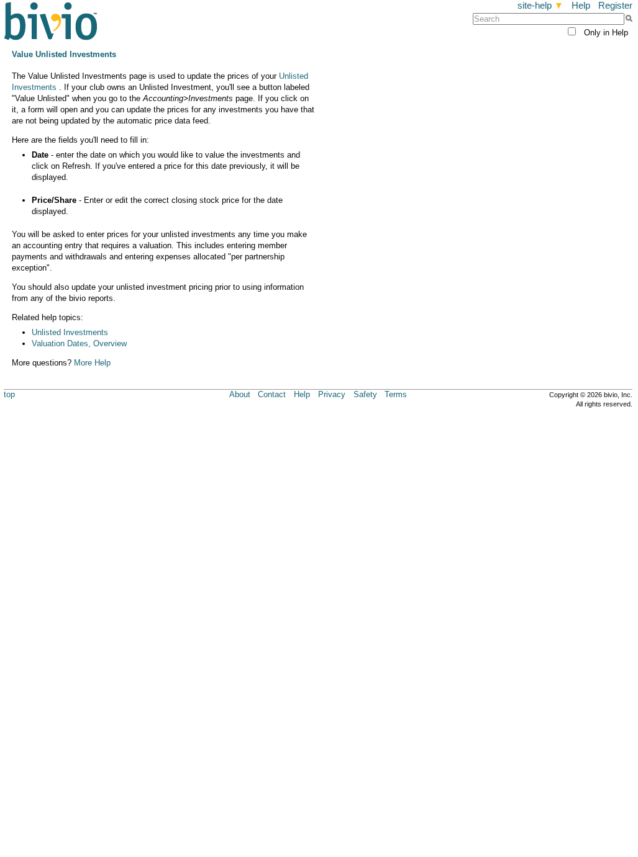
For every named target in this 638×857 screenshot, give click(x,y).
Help (581, 5)
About (239, 394)
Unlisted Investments (70, 332)
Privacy (331, 394)
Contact (272, 394)
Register (615, 5)
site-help (540, 5)
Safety (365, 394)
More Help (92, 362)
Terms (396, 394)
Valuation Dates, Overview (79, 343)
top (9, 394)
